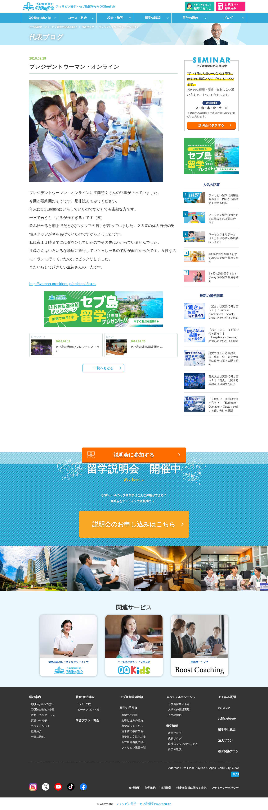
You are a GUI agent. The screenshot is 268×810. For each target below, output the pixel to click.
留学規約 (150, 787)
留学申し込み (227, 729)
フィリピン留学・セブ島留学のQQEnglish (143, 803)
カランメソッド (40, 725)
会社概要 (134, 787)
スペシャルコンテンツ (181, 697)
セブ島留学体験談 (131, 697)
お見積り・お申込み (231, 6)
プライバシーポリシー (225, 787)
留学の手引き (128, 707)
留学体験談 (175, 749)
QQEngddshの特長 (42, 709)
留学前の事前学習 (132, 731)
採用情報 (166, 787)
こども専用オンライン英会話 (134, 662)
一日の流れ (38, 736)
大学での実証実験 (179, 709)
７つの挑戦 (175, 715)
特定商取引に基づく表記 (191, 787)
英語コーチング (199, 662)
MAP (236, 774)
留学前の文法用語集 (133, 736)
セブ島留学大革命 (179, 704)
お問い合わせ (227, 718)
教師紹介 (36, 731)
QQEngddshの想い (42, 704)
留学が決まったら (132, 725)
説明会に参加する (211, 125)
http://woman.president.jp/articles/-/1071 (62, 284)
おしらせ (224, 707)
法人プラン (225, 740)
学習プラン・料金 (87, 720)
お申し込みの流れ (132, 720)
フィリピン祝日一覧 (133, 747)
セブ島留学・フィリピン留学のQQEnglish (53, 27)
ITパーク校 (84, 704)
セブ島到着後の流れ (133, 742)
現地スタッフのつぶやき (183, 743)
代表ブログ (88, 27)
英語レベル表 (39, 720)
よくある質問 (227, 697)
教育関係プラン (228, 751)
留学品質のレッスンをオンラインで (68, 662)
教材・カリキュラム (43, 715)
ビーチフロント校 (88, 709)
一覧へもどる (103, 368)
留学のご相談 (129, 715)
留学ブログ (175, 733)
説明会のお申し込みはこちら (134, 524)
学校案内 (35, 697)
